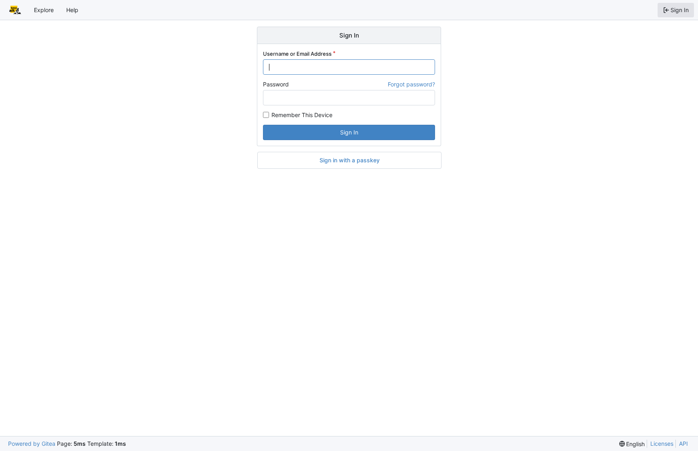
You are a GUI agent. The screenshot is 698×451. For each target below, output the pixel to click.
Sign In (349, 132)
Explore (44, 9)
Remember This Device (301, 115)
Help (72, 9)
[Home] (15, 10)
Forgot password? (411, 84)
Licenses (661, 443)
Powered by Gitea (31, 443)
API (683, 443)
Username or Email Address (297, 53)
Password (276, 84)
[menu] (632, 444)
